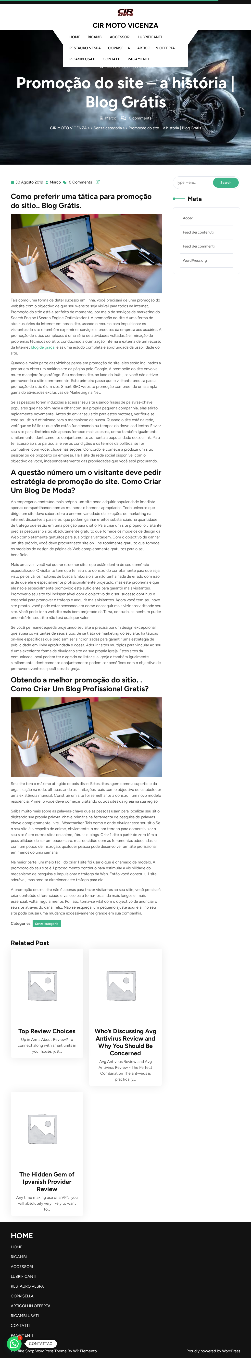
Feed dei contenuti (198, 232)
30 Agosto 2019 (29, 183)
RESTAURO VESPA (85, 48)
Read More (45, 985)
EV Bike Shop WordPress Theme (39, 1351)
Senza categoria (108, 128)
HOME (74, 37)
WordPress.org (195, 260)
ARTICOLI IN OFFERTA (156, 48)
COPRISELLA (119, 48)
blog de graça (42, 347)
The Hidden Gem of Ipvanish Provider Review (47, 1182)
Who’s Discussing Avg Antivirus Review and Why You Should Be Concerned (125, 1042)
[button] (14, 1343)
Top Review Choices (46, 1031)
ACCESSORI (120, 37)
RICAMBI (95, 37)
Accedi (188, 218)
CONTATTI (111, 59)
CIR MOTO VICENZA (125, 25)
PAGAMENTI (138, 59)
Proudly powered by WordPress (213, 1351)
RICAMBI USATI (82, 59)
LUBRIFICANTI (150, 37)
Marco (55, 182)
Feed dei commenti (198, 246)
